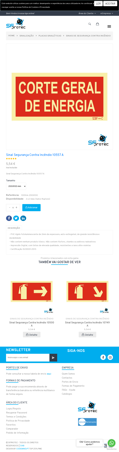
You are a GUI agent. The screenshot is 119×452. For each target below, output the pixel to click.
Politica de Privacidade (18, 420)
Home (11, 35)
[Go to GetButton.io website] (112, 449)
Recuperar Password (16, 412)
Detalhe (33, 335)
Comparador (12, 429)
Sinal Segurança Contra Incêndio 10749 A (87, 324)
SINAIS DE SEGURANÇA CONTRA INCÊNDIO (88, 36)
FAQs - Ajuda (68, 390)
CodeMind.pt (22, 449)
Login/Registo (13, 408)
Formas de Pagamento (73, 386)
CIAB (22, 446)
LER (98, 3)
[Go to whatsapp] (111, 443)
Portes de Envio (70, 382)
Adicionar (32, 207)
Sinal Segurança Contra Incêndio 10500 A (31, 324)
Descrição (14, 228)
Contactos (67, 378)
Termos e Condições (16, 416)
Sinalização (27, 36)
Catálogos (67, 394)
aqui (49, 374)
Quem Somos (68, 374)
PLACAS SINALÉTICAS (50, 36)
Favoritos (11, 424)
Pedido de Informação (17, 433)
